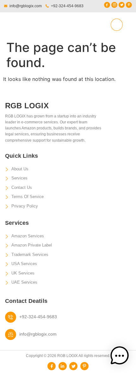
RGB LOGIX (29, 24)
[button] (117, 25)
